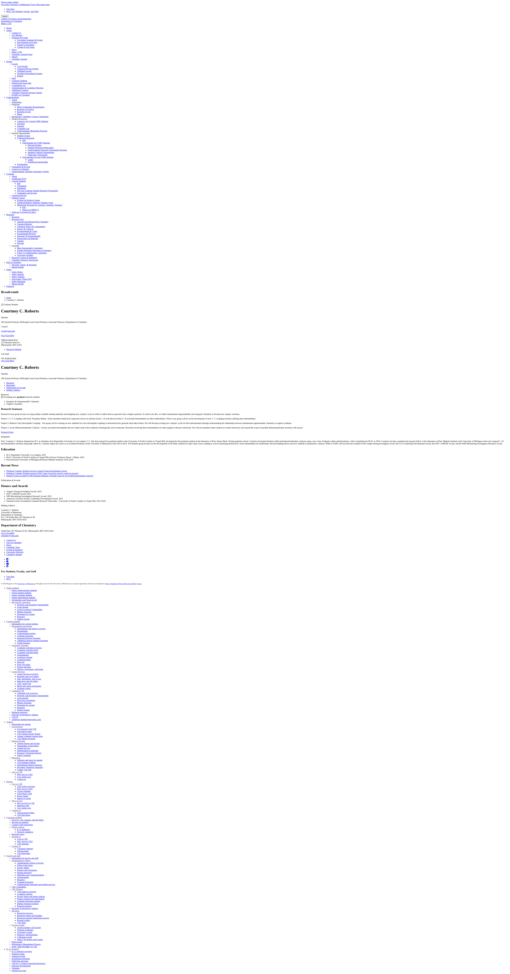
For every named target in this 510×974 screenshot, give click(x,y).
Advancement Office (26, 813)
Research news (18, 834)
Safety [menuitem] (9, 269)
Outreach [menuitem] (10, 286)
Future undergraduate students (24, 590)
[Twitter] (7, 561)
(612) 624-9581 (7, 335)
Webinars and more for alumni (29, 760)
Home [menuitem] (9, 28)
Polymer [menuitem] (20, 243)
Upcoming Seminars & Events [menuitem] (29, 40)
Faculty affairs (23, 868)
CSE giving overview (26, 786)
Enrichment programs (21, 959)
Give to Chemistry (14, 542)
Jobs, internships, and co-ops (29, 679)
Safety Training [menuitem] (18, 277)
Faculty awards (18, 925)
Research (5, 394)
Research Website (13, 349)
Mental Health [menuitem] (18, 267)
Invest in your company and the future (28, 820)
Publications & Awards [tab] (16, 388)
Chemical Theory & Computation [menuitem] (31, 226)
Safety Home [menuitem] (17, 272)
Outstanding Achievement (28, 746)
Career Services (18, 672)
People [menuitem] (9, 61)
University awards (24, 932)
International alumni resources (29, 765)
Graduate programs (25, 636)
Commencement (24, 660)
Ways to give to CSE (26, 803)
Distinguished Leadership (27, 750)
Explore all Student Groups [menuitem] (28, 200)
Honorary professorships (27, 935)
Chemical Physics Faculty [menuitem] (28, 69)
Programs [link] (16, 104)
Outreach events (18, 956)
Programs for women (26, 614)
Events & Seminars (14, 550)
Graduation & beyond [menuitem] (21, 167)
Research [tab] (10, 383)
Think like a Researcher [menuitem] (38, 155)
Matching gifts (23, 805)
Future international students (23, 597)
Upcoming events (24, 731)
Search (5, 16)
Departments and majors (22, 626)
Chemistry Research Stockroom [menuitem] (25, 260)
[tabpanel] (255, 456)
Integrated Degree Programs (29, 638)
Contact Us (11, 540)
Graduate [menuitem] (10, 174)
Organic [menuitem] (20, 241)
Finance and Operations (27, 870)
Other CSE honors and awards (30, 939)
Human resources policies (28, 904)
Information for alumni (21, 724)
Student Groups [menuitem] (23, 136)
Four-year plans (23, 664)
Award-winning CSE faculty (29, 927)
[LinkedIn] (7, 566)
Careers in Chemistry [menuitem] (20, 169)
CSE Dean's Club (24, 794)
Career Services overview (28, 674)
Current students (13, 621)
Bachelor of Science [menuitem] (25, 109)
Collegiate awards (24, 937)
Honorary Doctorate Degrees (29, 753)
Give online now (24, 777)
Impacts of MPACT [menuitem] (30, 210)
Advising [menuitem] (21, 124)
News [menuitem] (14, 49)
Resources (16, 758)
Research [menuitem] (10, 214)
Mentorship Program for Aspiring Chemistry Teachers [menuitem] (39, 205)
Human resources (24, 872)
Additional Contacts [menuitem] (20, 90)
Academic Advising (20, 645)
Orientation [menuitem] (21, 186)
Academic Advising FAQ (27, 650)
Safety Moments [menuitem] (18, 281)
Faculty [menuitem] (15, 64)
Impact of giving (24, 798)
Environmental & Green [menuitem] (27, 231)
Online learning (23, 643)
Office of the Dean (25, 865)
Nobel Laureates (24, 755)
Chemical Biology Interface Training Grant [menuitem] (35, 203)
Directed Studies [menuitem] (34, 145)
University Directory (15, 552)
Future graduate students (22, 595)
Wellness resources (19, 712)
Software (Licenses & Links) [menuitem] (24, 212)
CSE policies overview (26, 892)
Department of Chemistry (11, 21)
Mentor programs (24, 612)
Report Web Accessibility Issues (130, 584)
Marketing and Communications (30, 875)
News (8, 545)
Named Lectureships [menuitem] (25, 45)
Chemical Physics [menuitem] (19, 195)
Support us (16, 837)
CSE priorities (23, 844)
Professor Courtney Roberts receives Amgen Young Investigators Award (36, 471)
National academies (25, 930)
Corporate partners (14, 817)
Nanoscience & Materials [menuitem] (27, 238)
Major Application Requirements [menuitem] (30, 107)
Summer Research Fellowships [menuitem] (41, 148)
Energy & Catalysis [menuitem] (25, 229)
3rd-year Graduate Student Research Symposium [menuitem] (37, 191)
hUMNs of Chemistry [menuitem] (21, 95)
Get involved (17, 727)
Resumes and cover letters (28, 676)
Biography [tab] (10, 385)
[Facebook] (7, 559)
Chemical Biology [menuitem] (24, 224)
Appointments (23, 655)
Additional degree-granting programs (32, 641)
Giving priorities (24, 791)
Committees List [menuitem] (18, 85)
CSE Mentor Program (26, 739)
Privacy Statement (111, 584)
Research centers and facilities (29, 915)
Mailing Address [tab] (13, 390)
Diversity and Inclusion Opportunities (32, 605)
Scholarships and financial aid (24, 600)
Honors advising (24, 667)
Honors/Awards (18, 741)
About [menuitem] (9, 30)
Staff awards (17, 942)
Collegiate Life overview (27, 693)
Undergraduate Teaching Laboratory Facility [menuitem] (30, 171)
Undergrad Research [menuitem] (25, 138)
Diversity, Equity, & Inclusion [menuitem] (24, 265)
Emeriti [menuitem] (20, 76)
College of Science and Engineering (16, 19)
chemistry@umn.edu (9, 536)
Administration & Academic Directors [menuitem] (27, 88)
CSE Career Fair (24, 684)
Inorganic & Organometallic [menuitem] (29, 236)
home (8, 298)
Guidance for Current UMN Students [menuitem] (32, 121)
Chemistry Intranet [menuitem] (19, 59)
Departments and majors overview (31, 629)
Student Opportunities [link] (21, 133)
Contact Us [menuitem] (16, 33)
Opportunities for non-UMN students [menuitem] (37, 157)
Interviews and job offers (27, 681)
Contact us (21, 779)
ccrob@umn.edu (8, 331)
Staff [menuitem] (14, 78)
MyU (8, 579)
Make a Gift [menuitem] (17, 52)
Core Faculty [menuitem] (22, 66)
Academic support (24, 657)
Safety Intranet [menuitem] (18, 274)
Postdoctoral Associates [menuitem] (21, 83)
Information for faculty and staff (25, 858)
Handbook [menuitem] (21, 188)
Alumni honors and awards (28, 743)
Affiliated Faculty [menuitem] (24, 71)
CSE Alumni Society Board (28, 734)
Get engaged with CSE (26, 729)
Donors (9, 782)
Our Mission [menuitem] (17, 35)
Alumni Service (23, 748)
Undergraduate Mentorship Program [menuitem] (32, 131)
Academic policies (24, 894)
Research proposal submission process (33, 918)
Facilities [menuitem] (15, 246)
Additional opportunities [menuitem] (38, 162)
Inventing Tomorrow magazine (30, 767)
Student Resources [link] (19, 119)
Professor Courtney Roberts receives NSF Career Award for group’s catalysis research (42, 473)
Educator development (21, 966)
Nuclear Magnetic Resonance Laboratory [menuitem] (34, 250)
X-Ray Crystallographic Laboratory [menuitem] (32, 253)
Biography (5, 437)
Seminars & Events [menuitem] (20, 38)
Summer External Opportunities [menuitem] (41, 152)
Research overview (25, 913)
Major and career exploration (29, 686)
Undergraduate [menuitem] (12, 97)
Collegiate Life (18, 691)
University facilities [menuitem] (25, 255)
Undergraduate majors (26, 633)
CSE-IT (15, 717)
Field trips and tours (20, 961)
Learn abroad (22, 607)
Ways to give (17, 801)
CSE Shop (21, 923)
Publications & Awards (10, 480)
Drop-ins (20, 662)
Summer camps (18, 954)
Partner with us (18, 827)
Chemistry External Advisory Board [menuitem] (27, 93)
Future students (12, 588)
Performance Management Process (26, 944)
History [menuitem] (15, 57)
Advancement (23, 851)
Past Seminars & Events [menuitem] (27, 42)
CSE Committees (19, 887)
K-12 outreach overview (22, 951)
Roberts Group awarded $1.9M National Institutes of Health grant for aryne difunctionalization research (49, 476)
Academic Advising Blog (27, 652)
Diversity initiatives (25, 832)
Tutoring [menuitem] (20, 126)
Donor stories (22, 796)
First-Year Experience (26, 700)
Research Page (7, 432)
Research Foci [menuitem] (18, 219)
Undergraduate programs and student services (36, 884)
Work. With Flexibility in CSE (24, 947)
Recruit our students (20, 822)
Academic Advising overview (29, 648)
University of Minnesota (26, 584)
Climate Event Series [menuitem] (26, 47)
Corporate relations (25, 849)
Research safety (23, 920)
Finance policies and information (30, 899)
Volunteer (16, 968)
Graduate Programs (25, 882)
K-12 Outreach (12, 949)
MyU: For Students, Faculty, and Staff (22, 11)
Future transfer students (21, 593)
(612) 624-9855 (7, 361)
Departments (22, 631)
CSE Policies (17, 889)
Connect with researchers (22, 825)
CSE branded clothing (26, 762)
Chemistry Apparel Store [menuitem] (22, 54)
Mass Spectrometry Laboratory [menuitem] (30, 248)
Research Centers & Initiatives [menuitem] (24, 258)
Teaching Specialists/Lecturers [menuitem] (29, 73)
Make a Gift (6, 23)
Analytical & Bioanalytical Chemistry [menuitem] (32, 222)
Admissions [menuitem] (17, 102)
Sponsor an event (19, 970)
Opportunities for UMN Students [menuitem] (36, 143)
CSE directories (23, 815)
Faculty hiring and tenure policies (31, 896)
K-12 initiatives (23, 829)
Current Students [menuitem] (19, 181)
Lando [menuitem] (30, 159)
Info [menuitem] (24, 140)
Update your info (24, 770)
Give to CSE (17, 772)
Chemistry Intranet (14, 554)
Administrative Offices (21, 860)
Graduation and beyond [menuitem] (27, 193)
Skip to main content (9, 2)
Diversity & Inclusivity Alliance (25, 715)
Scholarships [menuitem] (22, 164)
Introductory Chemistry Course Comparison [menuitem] (30, 116)
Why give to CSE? (25, 774)
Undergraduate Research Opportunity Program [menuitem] (47, 150)
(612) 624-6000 (7, 533)
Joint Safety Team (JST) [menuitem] (22, 279)
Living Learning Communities (29, 609)
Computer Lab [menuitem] (23, 128)
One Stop (10, 9)
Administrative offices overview (30, 863)
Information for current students (25, 624)
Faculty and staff (13, 856)
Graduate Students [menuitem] (19, 81)
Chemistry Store (13, 547)
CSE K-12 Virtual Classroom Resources (28, 963)
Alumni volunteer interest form (30, 736)
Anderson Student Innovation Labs (26, 719)
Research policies (24, 906)
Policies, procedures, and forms (30, 669)
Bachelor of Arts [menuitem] (24, 112)
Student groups (23, 619)
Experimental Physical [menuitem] (26, 234)
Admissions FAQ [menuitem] (19, 179)
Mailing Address (8, 505)
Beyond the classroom (21, 602)
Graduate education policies (28, 901)
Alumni (9, 722)
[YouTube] (7, 564)
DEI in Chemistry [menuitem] (13, 262)
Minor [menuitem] (19, 114)
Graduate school (24, 688)
